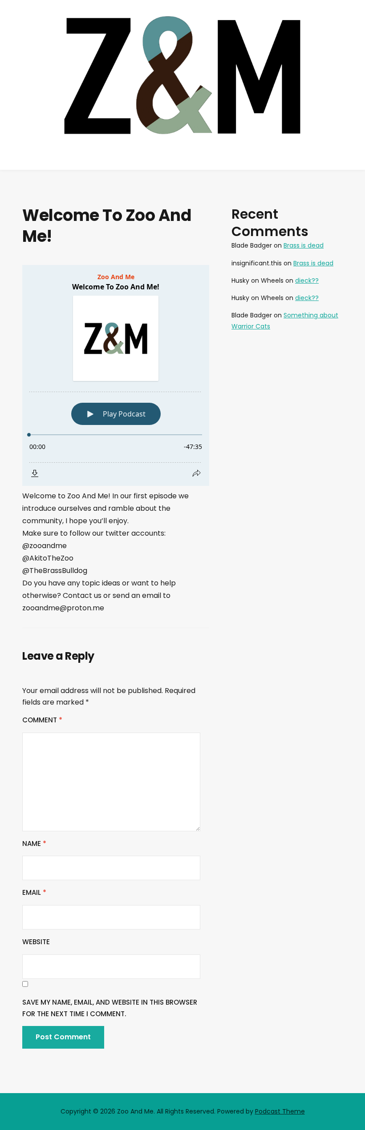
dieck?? (307, 280)
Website (36, 941)
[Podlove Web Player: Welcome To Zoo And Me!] (115, 375)
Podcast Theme (280, 1111)
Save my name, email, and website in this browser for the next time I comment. (109, 1008)
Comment (42, 720)
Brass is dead (304, 245)
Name (34, 843)
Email (34, 892)
